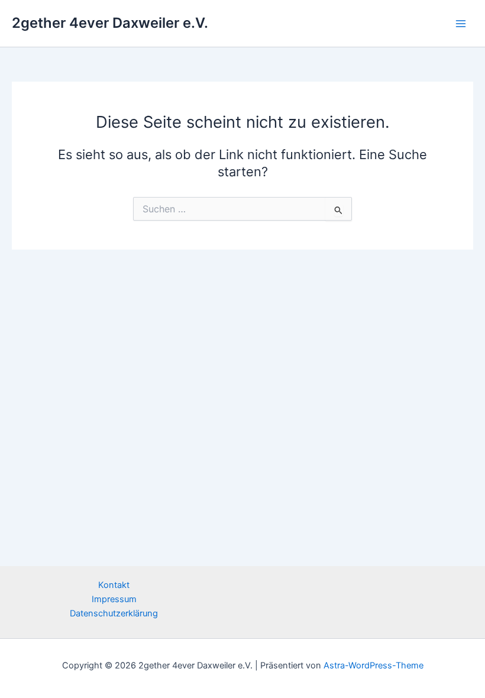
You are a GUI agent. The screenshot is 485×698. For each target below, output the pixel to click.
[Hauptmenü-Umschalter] (460, 23)
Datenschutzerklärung (114, 613)
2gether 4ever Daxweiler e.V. (110, 22)
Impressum (114, 599)
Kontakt (114, 585)
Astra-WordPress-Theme (373, 665)
